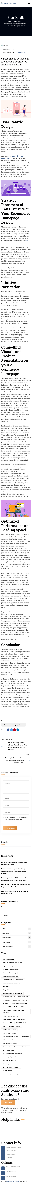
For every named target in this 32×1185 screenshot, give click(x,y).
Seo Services (25, 1036)
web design (25, 1046)
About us (4, 1124)
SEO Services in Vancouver (10, 1040)
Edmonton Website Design (10, 1133)
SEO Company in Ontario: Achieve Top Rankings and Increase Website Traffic (13, 760)
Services (4, 1127)
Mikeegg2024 (9, 52)
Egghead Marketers (12, 1181)
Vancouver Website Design (10, 1136)
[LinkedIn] (17, 729)
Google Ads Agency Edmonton (12, 990)
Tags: (3, 721)
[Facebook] (8, 729)
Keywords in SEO (23, 996)
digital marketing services (10, 966)
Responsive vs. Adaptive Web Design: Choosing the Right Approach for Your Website (13, 871)
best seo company (8, 959)
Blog (2, 1130)
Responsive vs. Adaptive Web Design (14, 1019)
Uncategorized (16, 937)
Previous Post (7, 739)
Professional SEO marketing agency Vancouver (13, 1011)
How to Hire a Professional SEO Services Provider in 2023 (14, 892)
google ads (6, 986)
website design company (10, 1074)
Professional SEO (19, 1007)
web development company (11, 1067)
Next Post (26, 754)
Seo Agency (16, 933)
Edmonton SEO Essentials (10, 976)
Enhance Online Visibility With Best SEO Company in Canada (14, 863)
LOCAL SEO (6, 1000)
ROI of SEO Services (22, 1023)
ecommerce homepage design (13, 725)
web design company (9, 1060)
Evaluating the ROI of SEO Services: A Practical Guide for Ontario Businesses (13, 879)
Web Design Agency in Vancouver (12, 1053)
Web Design (18, 21)
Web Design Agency (8, 1050)
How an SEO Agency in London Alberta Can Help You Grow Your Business (15, 886)
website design (7, 1070)
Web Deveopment (16, 946)
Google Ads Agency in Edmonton (12, 993)
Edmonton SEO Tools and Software (13, 979)
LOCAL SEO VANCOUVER (20, 1000)
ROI (11, 1023)
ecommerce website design (11, 969)
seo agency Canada (14, 1026)
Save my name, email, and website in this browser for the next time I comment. (16, 820)
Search (4, 842)
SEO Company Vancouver (10, 1033)
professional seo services (10, 1016)
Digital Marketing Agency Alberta (12, 962)
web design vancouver (9, 1063)
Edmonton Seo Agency (9, 973)
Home (9, 21)
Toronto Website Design (9, 1140)
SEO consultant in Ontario (10, 1036)
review (5, 1023)
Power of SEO (7, 1007)
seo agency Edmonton (9, 1029)
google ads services (9, 996)
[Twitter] (11, 729)
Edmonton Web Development (11, 983)
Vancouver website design (10, 1046)
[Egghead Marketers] (8, 3)
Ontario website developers (19, 1003)
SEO (16, 928)
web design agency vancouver (12, 1057)
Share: (3, 730)
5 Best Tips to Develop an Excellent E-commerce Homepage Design (15, 61)
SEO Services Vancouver (10, 1043)
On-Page (5, 1003)
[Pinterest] (14, 729)
